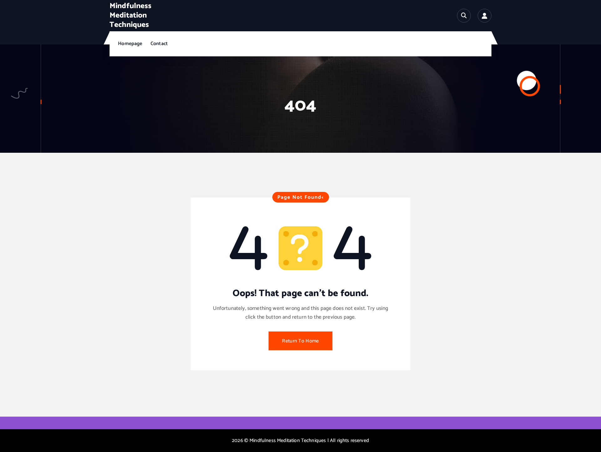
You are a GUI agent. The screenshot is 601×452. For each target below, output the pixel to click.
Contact (159, 43)
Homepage (130, 43)
